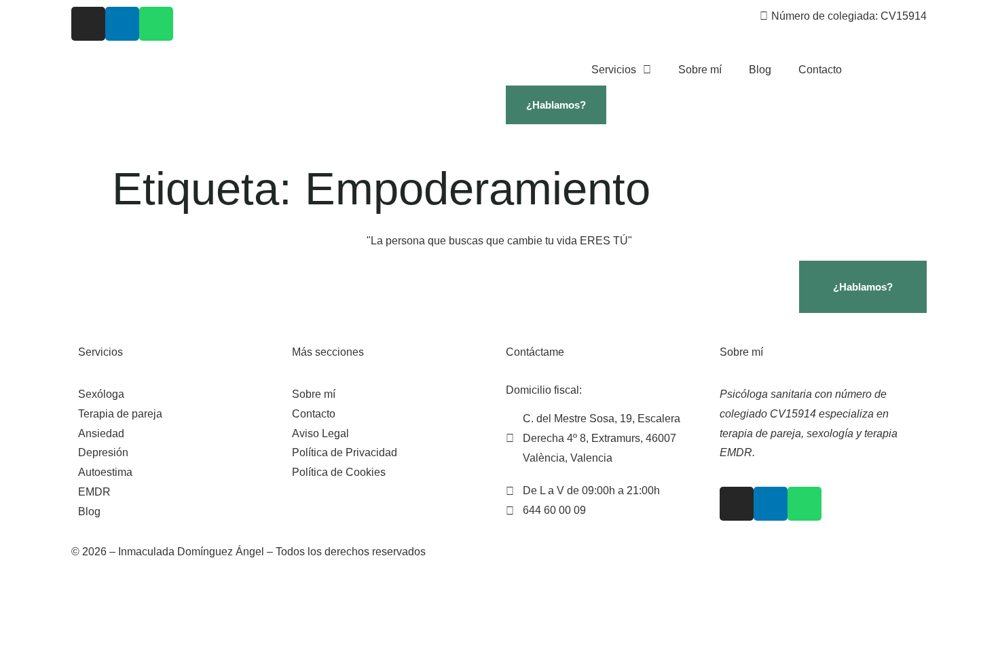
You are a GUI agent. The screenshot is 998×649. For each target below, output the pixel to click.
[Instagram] (88, 24)
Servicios (613, 69)
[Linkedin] (122, 24)
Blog (760, 69)
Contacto (820, 69)
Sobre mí (700, 69)
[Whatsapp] (156, 24)
